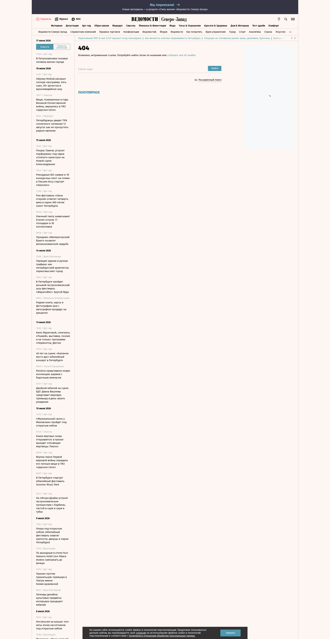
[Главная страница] (144, 19)
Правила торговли (109, 31)
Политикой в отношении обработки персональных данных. (162, 635)
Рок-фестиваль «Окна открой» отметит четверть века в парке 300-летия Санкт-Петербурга (52, 200)
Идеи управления (216, 31)
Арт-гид (86, 25)
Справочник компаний (83, 31)
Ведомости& (149, 31)
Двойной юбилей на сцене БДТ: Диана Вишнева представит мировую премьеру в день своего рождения (52, 395)
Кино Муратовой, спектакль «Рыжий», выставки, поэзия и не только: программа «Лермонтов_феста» (53, 337)
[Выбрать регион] (279, 19)
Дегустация (72, 25)
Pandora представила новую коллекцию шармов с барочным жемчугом (53, 374)
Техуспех (280, 31)
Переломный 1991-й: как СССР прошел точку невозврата (109, 38)
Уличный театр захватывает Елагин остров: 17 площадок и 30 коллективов (53, 221)
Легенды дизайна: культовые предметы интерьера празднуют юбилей (49, 599)
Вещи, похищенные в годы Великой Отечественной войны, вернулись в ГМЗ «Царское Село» (52, 104)
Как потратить (194, 31)
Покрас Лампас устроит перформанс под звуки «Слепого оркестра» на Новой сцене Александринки (50, 157)
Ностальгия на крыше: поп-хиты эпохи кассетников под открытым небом (52, 625)
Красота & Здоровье (215, 25)
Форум (163, 31)
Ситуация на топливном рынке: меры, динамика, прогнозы (237, 38)
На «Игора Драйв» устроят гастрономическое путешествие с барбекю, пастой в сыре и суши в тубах (52, 504)
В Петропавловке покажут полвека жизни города (52, 60)
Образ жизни (101, 25)
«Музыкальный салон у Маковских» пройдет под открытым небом (51, 422)
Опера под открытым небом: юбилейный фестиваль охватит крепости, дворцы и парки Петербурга (52, 535)
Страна (268, 31)
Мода (172, 25)
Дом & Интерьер (240, 25)
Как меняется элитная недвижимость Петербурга (173, 38)
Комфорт (273, 25)
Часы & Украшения (190, 25)
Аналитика (255, 31)
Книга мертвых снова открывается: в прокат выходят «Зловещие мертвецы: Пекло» (50, 441)
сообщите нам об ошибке (181, 55)
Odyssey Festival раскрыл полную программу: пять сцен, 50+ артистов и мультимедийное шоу (51, 84)
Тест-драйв (258, 25)
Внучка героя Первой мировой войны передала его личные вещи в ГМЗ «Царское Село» (52, 462)
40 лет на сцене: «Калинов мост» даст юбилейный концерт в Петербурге (52, 357)
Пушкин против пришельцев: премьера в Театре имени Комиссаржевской (51, 579)
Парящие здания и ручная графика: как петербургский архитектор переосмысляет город (52, 266)
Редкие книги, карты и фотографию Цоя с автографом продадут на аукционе (51, 307)
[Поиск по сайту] (286, 19)
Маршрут (117, 25)
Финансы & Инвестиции (152, 25)
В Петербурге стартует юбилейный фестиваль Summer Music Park (50, 481)
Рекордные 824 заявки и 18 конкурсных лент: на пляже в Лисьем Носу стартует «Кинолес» (53, 180)
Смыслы (130, 25)
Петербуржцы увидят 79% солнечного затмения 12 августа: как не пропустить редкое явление (52, 125)
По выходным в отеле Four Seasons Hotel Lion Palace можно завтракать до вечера (52, 558)
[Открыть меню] (293, 19)
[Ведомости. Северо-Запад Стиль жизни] (173, 19)
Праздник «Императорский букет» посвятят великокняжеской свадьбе (52, 241)
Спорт (242, 31)
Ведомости (177, 31)
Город (232, 31)
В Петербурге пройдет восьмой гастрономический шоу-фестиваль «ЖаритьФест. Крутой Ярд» (53, 287)
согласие (141, 632)
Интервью (56, 25)
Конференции (131, 31)
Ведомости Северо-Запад (52, 31)
